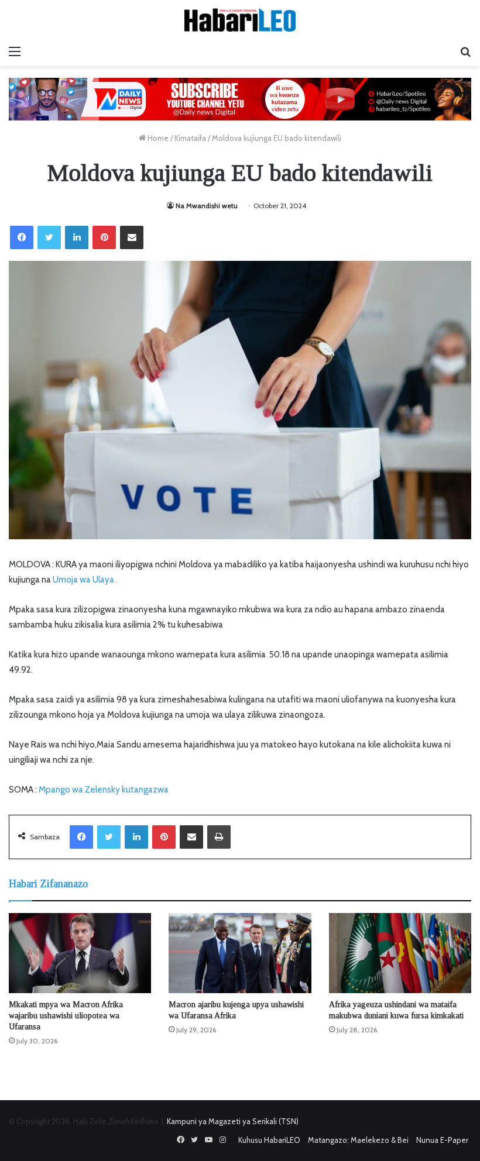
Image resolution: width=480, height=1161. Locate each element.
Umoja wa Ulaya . (85, 579)
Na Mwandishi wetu (207, 205)
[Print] (219, 837)
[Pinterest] (104, 237)
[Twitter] (49, 237)
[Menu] (14, 51)
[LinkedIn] (76, 237)
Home (157, 138)
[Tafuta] (465, 51)
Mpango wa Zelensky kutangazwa (104, 789)
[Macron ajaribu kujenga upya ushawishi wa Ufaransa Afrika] (240, 953)
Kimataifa (190, 138)
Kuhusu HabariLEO (269, 1140)
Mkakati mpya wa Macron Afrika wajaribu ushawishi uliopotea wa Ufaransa (66, 1015)
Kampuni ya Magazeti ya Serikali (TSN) (233, 1121)
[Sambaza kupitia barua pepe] (131, 237)
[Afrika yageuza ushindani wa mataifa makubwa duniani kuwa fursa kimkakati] (400, 953)
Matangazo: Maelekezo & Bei (358, 1140)
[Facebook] (21, 237)
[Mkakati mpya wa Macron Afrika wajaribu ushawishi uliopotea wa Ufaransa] (80, 953)
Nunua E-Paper (442, 1140)
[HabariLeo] (240, 20)
